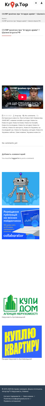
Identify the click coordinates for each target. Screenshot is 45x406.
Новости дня (7, 123)
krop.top (18, 115)
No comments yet (9, 143)
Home (4, 18)
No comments (30, 115)
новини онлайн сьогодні (20, 120)
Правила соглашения (12, 401)
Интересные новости (10, 118)
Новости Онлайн (31, 123)
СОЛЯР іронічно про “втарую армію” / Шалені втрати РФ (21, 21)
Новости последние (10, 125)
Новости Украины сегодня (24, 130)
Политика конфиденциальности (16, 398)
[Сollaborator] (20, 223)
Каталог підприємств (12, 396)
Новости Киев (18, 123)
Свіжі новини (21, 132)
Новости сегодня (25, 125)
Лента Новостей (26, 118)
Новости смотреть (15, 127)
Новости (33, 120)
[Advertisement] (22, 61)
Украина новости (33, 132)
